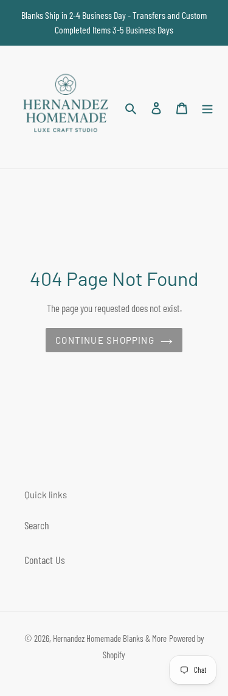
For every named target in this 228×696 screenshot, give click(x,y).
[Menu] (207, 107)
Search (36, 525)
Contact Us (44, 559)
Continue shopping (104, 340)
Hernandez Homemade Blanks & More (110, 638)
